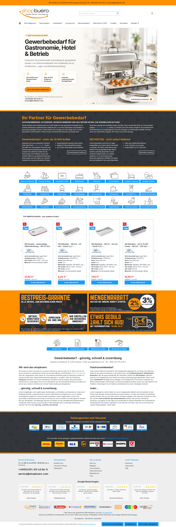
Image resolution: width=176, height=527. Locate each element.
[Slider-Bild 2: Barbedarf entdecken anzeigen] (90, 103)
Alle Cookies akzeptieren (148, 524)
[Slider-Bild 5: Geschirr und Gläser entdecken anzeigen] (99, 103)
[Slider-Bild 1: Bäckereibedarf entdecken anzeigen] (87, 103)
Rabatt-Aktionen (100, 127)
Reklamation (58, 468)
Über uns (93, 463)
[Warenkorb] (156, 12)
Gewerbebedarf (39, 145)
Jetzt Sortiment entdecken (38, 90)
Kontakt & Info (58, 463)
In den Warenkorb (38, 282)
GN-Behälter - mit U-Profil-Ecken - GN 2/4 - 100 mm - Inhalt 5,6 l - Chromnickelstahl (103, 245)
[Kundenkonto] (152, 13)
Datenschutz (129, 466)
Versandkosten (107, 512)
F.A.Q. (91, 476)
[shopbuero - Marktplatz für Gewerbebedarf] (34, 13)
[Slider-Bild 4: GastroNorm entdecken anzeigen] (96, 103)
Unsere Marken (95, 468)
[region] (88, 2)
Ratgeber (93, 466)
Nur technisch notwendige (112, 524)
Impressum (128, 463)
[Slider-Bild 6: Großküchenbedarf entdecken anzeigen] (102, 103)
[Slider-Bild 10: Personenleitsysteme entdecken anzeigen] (113, 103)
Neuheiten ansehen (146, 152)
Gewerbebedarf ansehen (76, 152)
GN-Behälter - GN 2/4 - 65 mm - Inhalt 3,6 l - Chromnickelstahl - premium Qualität (37, 245)
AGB (126, 468)
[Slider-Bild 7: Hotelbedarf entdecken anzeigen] (105, 103)
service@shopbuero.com (34, 101)
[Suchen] (117, 13)
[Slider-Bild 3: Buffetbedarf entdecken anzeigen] (93, 103)
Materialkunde (94, 473)
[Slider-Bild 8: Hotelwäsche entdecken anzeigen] (108, 103)
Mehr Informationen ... (90, 524)
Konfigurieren (131, 524)
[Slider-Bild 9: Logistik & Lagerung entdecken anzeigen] (110, 103)
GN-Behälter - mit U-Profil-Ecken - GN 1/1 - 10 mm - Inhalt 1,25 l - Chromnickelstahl (137, 245)
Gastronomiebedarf (78, 373)
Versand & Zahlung (60, 466)
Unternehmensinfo (96, 471)
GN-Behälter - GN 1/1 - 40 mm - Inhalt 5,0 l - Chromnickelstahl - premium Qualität (71, 245)
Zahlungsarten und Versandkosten (117, 438)
